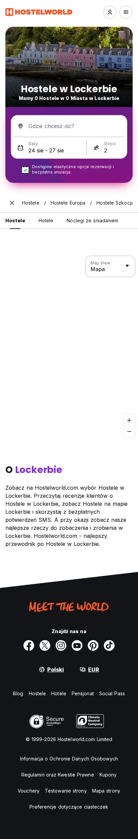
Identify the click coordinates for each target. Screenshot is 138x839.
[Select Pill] (110, 12)
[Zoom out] (129, 431)
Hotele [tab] (46, 220)
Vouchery (29, 791)
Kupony (108, 774)
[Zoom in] (129, 420)
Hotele (58, 693)
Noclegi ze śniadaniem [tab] (92, 220)
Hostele (37, 693)
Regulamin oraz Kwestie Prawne (57, 774)
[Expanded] (12, 203)
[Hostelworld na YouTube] (77, 645)
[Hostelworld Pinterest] (93, 645)
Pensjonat (83, 693)
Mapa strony (106, 791)
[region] (69, 346)
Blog (18, 693)
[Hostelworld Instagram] (61, 645)
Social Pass (112, 693)
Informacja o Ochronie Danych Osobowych (69, 758)
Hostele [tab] (15, 220)
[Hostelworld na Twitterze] (45, 645)
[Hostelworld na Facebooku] (28, 645)
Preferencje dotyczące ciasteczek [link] (68, 807)
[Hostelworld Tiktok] (109, 645)
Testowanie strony (66, 791)
